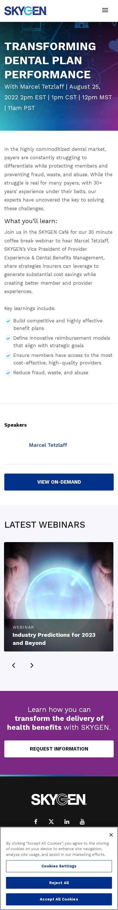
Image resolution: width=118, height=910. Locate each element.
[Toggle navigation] (105, 10)
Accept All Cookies (59, 899)
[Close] (111, 835)
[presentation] (13, 665)
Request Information (59, 749)
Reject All (59, 883)
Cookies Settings (59, 866)
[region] (59, 868)
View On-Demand (59, 482)
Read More (88, 549)
